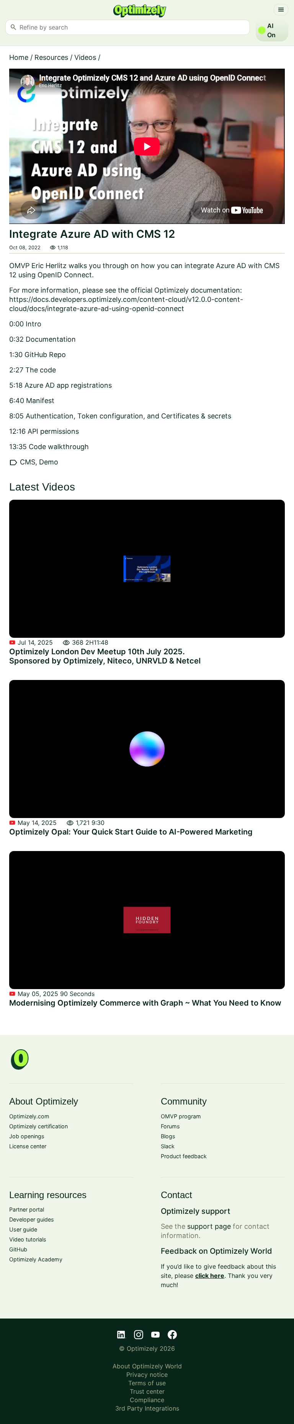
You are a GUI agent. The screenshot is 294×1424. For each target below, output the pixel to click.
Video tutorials (27, 1239)
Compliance (147, 1400)
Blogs (168, 1136)
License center (27, 1146)
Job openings (26, 1136)
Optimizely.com (29, 1116)
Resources (51, 57)
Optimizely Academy (35, 1259)
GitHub (18, 1249)
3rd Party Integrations (147, 1408)
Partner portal (26, 1209)
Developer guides (31, 1219)
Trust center (147, 1391)
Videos (85, 57)
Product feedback (184, 1156)
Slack (168, 1146)
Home (18, 57)
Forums (170, 1126)
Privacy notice (147, 1374)
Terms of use (147, 1383)
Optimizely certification (38, 1126)
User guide (23, 1229)
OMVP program (181, 1116)
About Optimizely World (147, 1366)
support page (209, 1226)
